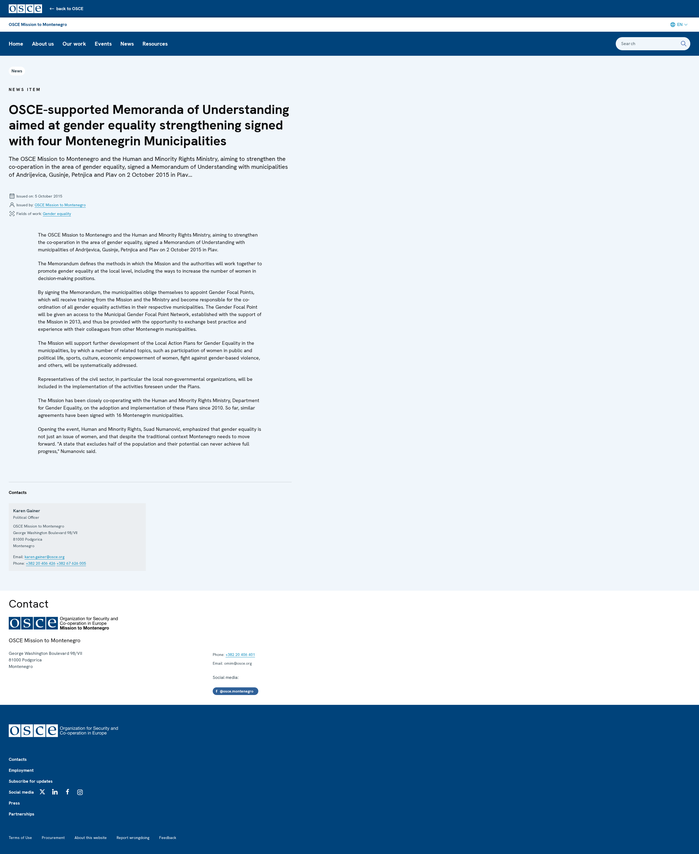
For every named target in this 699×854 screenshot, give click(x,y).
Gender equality (57, 213)
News (127, 43)
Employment (21, 770)
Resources (155, 43)
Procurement (53, 837)
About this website (91, 837)
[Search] (683, 43)
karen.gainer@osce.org (44, 556)
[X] (42, 792)
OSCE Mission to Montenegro (38, 24)
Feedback (167, 837)
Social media (21, 792)
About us (43, 43)
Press (14, 803)
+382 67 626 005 (71, 563)
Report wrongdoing (133, 837)
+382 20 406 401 (240, 654)
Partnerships (21, 814)
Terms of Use (20, 837)
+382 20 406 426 (40, 563)
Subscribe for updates (31, 781)
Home (16, 43)
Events (103, 43)
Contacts (18, 759)
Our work (74, 43)
